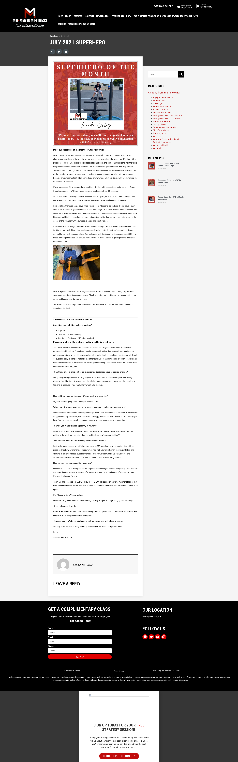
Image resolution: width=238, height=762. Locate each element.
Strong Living (159, 124)
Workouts (157, 148)
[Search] (181, 74)
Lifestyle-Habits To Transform (167, 118)
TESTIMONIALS (118, 16)
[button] (52, 51)
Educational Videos (162, 106)
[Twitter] (151, 636)
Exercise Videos (160, 109)
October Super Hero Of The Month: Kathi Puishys (168, 164)
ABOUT (68, 16)
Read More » (162, 168)
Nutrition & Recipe (161, 121)
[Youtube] (157, 636)
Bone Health (158, 100)
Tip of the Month (161, 130)
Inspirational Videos (162, 112)
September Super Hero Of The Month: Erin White (169, 181)
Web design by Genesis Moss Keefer (166, 671)
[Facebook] (145, 636)
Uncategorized (160, 133)
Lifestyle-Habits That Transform (168, 115)
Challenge (157, 103)
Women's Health (160, 145)
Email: (51, 637)
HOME (60, 16)
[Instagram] (163, 636)
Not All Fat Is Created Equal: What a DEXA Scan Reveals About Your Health (162, 16)
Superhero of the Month (59, 36)
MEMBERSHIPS (102, 16)
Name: (51, 628)
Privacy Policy (119, 671)
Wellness (157, 136)
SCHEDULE (89, 16)
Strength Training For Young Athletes (76, 24)
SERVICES (78, 16)
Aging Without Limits (163, 97)
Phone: (51, 646)
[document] (119, 726)
